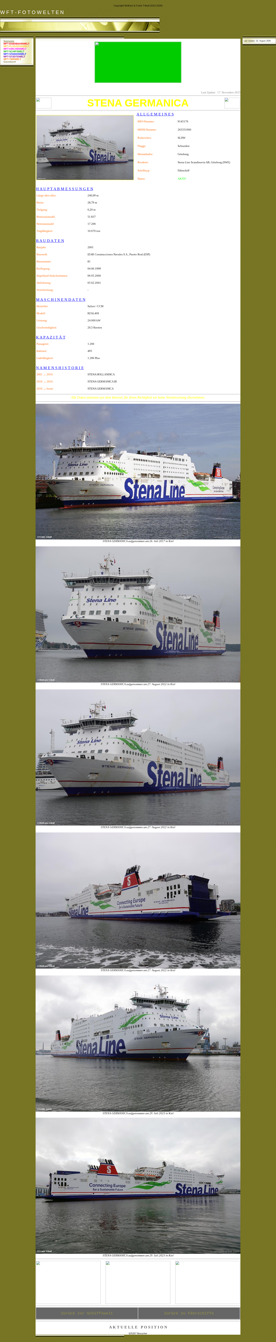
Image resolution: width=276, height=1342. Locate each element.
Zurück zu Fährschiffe (189, 1313)
